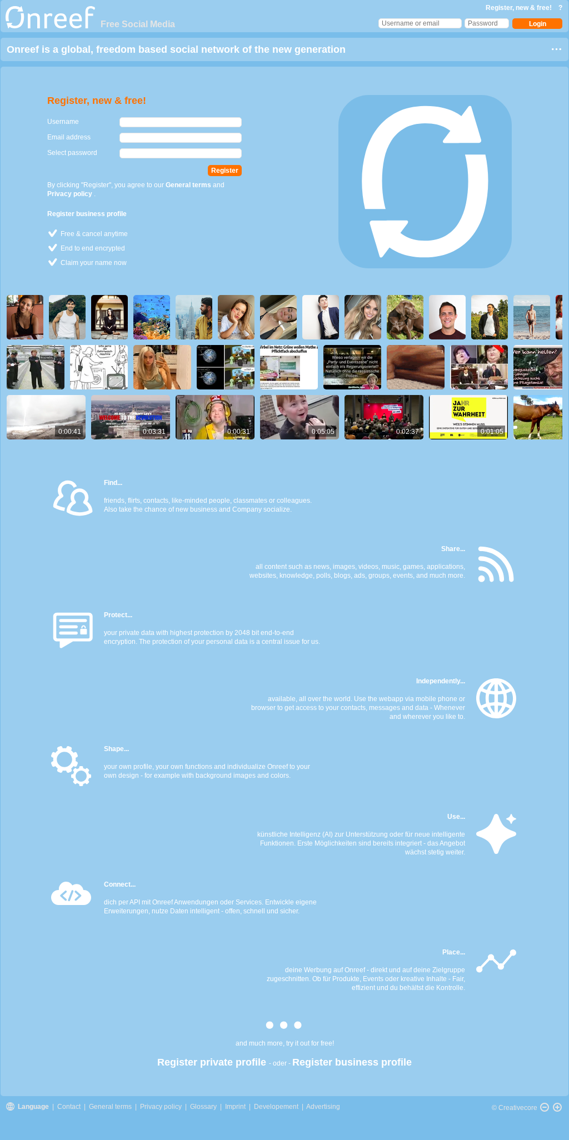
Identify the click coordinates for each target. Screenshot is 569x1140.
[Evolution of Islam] (228, 367)
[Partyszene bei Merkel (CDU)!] (355, 367)
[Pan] (544, 1107)
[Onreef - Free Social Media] (50, 26)
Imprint (235, 1107)
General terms (189, 185)
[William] (70, 317)
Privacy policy (70, 194)
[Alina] (366, 317)
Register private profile (213, 1062)
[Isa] (408, 317)
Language (34, 1107)
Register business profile (87, 214)
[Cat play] (418, 367)
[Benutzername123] (154, 317)
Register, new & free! (519, 8)
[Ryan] (323, 317)
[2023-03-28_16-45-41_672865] (165, 367)
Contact (69, 1107)
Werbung (318, 970)
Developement (276, 1107)
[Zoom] (557, 1107)
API (134, 902)
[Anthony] (197, 317)
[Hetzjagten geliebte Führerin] (38, 367)
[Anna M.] (239, 317)
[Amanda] (28, 317)
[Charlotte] (281, 317)
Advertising (323, 1107)
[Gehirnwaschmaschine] (101, 367)
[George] (450, 317)
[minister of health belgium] (481, 367)
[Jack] (534, 317)
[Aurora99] (112, 317)
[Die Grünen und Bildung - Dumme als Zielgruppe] (291, 367)
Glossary (203, 1107)
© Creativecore (514, 1108)
